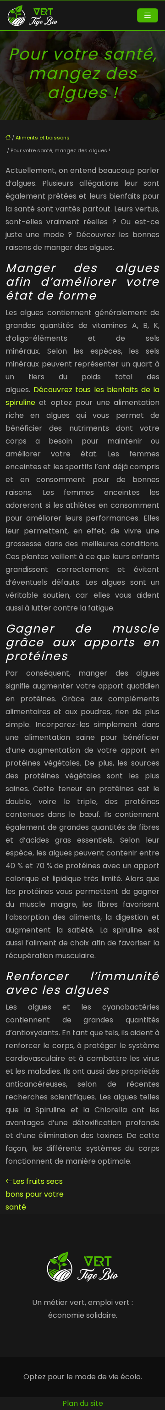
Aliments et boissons (43, 137)
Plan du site (82, 1403)
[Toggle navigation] (147, 15)
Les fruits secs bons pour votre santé (35, 1194)
